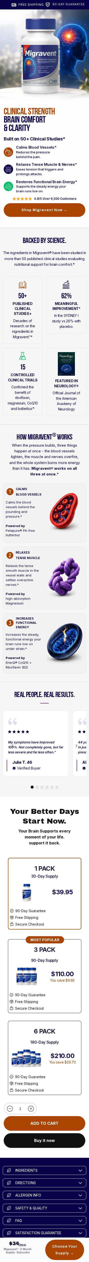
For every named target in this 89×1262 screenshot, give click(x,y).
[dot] (32, 787)
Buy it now (44, 1140)
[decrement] (9, 1108)
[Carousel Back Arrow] (13, 746)
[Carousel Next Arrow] (76, 746)
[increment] (30, 1108)
